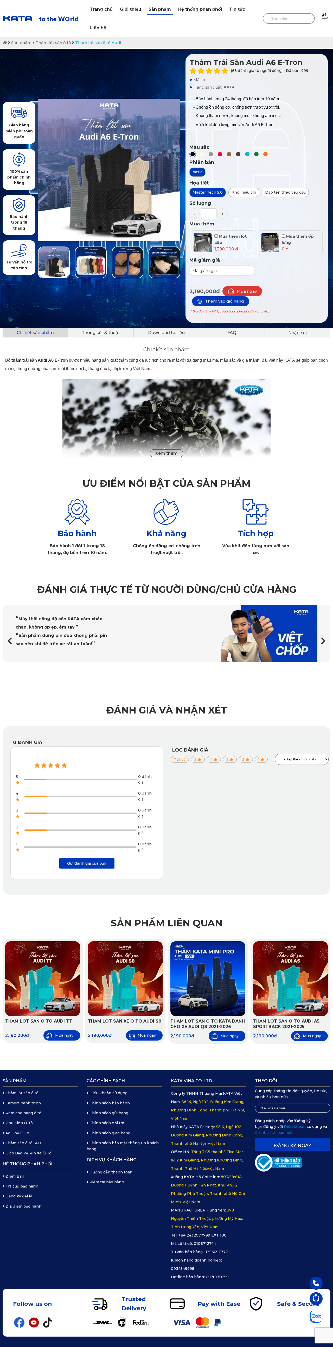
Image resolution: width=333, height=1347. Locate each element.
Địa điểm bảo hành (22, 1206)
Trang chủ (101, 9)
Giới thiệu (130, 9)
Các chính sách (106, 1080)
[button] (323, 641)
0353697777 (216, 1252)
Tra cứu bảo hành (21, 1186)
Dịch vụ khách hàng (111, 1159)
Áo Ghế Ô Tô (16, 1133)
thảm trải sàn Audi (29, 360)
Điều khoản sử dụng (107, 1093)
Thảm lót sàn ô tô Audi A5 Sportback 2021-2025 (286, 1024)
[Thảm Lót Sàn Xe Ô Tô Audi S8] (125, 978)
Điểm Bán (14, 1176)
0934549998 (182, 1268)
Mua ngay (247, 291)
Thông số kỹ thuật (101, 332)
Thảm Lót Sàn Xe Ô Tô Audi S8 (124, 1021)
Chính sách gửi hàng (108, 1113)
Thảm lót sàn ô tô (53, 42)
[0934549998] (316, 1283)
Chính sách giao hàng (109, 1133)
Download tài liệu (166, 332)
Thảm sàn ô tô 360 (22, 1143)
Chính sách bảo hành (109, 1103)
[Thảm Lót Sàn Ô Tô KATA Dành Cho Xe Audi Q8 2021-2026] (207, 978)
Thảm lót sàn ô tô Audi (98, 42)
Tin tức (237, 9)
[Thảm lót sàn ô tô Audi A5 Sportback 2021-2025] (290, 978)
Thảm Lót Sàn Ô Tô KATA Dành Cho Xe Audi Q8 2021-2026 (207, 1024)
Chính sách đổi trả (106, 1123)
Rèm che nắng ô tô (22, 1113)
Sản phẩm (160, 9)
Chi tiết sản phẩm (35, 332)
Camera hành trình (22, 1103)
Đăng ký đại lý (18, 1196)
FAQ (231, 332)
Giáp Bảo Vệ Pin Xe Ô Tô (28, 1153)
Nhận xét (297, 332)
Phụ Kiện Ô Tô (18, 1123)
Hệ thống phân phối (200, 9)
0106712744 (205, 1243)
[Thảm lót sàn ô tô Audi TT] (42, 978)
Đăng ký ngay (292, 1145)
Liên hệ (98, 27)
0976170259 (217, 1277)
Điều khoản (295, 1126)
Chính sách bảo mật (274, 1132)
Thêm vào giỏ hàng (224, 301)
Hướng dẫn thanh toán (110, 1172)
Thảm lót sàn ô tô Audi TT (38, 1021)
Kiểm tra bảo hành (106, 1182)
